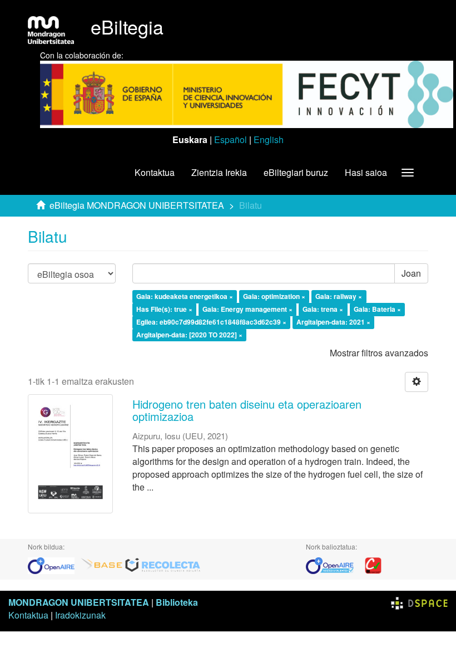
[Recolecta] (162, 564)
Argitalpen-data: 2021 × (333, 322)
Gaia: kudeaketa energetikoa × (184, 296)
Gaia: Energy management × (247, 309)
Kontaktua (155, 172)
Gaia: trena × (323, 309)
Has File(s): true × (164, 309)
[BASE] (101, 564)
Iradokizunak (80, 615)
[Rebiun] (373, 564)
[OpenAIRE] (54, 564)
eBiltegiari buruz (296, 172)
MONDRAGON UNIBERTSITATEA (78, 602)
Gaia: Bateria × (377, 309)
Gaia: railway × (338, 296)
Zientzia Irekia (219, 172)
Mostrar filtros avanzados (379, 352)
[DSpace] (419, 602)
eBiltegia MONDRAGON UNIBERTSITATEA (136, 205)
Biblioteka (177, 602)
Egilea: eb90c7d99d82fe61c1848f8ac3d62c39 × (211, 322)
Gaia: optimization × (274, 296)
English (269, 139)
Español (230, 139)
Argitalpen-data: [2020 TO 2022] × (189, 335)
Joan (411, 273)
